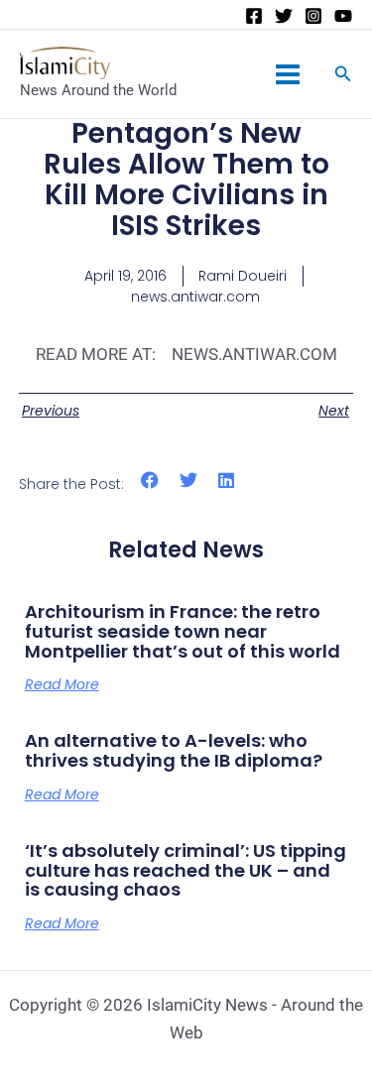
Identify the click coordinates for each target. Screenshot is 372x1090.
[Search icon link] (343, 75)
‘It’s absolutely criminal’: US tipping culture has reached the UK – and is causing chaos (185, 870)
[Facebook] (254, 16)
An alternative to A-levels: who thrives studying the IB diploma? (173, 750)
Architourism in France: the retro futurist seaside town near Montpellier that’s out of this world (182, 631)
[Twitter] (284, 16)
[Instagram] (313, 16)
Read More (62, 684)
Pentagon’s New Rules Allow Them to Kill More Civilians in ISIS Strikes (186, 179)
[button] (150, 480)
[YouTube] (343, 16)
